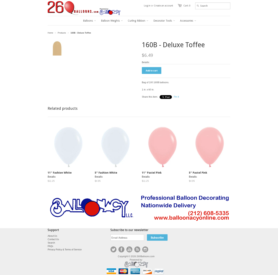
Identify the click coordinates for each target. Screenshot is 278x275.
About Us (52, 236)
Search (51, 242)
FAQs (50, 246)
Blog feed (137, 249)
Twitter (113, 249)
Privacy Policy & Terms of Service (65, 249)
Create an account (163, 5)
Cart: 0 (186, 5)
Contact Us (53, 239)
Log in (147, 5)
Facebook (121, 249)
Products (62, 33)
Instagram (145, 249)
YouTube (129, 249)
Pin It (176, 97)
